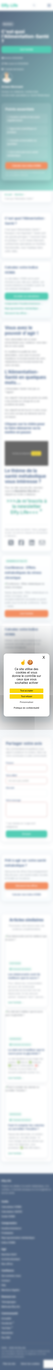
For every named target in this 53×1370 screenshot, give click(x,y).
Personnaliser (26, 702)
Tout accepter (26, 691)
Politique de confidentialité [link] (26, 708)
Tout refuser (26, 696)
